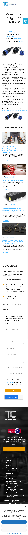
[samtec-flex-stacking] (14, 224)
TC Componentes (14, 32)
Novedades (17, 38)
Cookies (8, 533)
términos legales (12, 381)
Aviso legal (19, 533)
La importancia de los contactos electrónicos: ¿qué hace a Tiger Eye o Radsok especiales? (13, 210)
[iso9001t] (14, 428)
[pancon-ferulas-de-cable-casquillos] (14, 164)
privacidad (10, 382)
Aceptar (14, 522)
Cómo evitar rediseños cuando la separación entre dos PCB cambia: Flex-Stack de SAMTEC (12, 241)
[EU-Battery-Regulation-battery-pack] (14, 132)
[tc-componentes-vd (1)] (10, 411)
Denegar (14, 526)
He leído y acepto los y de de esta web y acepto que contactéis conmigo (14, 382)
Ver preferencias (14, 530)
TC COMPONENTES (9, 146)
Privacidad (13, 533)
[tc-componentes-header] (9, 3)
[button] (26, 506)
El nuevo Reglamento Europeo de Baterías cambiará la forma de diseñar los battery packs (13, 150)
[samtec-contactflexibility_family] (14, 192)
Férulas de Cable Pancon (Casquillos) (13, 180)
